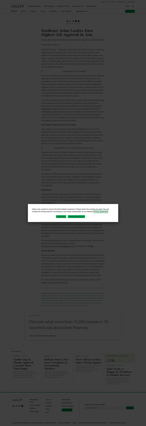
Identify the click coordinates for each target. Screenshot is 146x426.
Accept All (61, 216)
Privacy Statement (101, 211)
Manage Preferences (76, 216)
